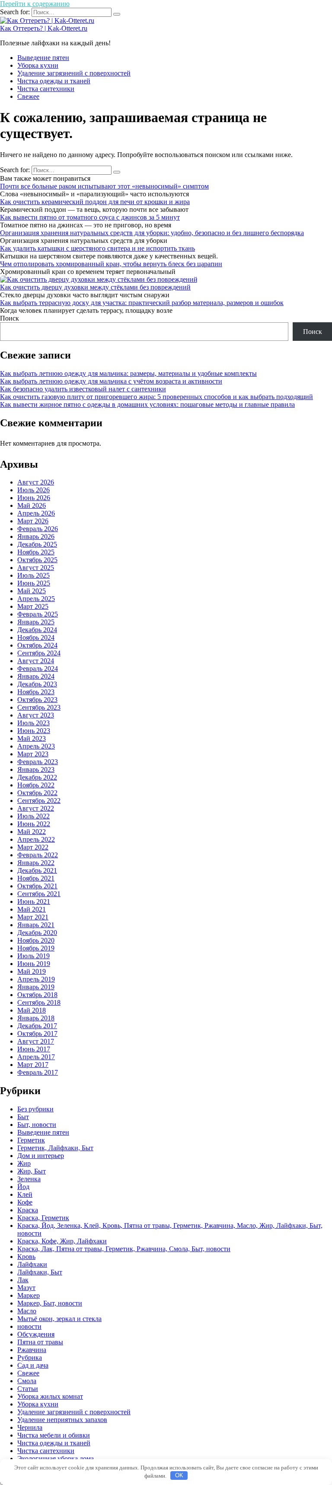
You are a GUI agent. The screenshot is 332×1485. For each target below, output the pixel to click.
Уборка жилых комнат (50, 1396)
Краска (27, 1210)
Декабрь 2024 (37, 629)
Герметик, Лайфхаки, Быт (55, 1148)
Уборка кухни (37, 65)
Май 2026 (31, 505)
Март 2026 (32, 521)
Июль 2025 (33, 575)
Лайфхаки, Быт (39, 1272)
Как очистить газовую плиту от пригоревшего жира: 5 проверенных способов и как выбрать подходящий (156, 396)
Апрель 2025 (36, 598)
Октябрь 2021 (37, 886)
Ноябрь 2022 (35, 785)
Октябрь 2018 (37, 994)
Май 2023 (31, 738)
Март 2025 (32, 606)
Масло (26, 1311)
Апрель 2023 (36, 746)
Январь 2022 (35, 862)
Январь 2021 (35, 924)
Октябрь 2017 (37, 1033)
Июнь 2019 (33, 963)
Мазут (26, 1287)
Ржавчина (31, 1349)
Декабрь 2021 (37, 870)
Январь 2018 (35, 1018)
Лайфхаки (32, 1264)
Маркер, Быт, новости (49, 1303)
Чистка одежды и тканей (53, 81)
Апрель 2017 (36, 1056)
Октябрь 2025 (37, 559)
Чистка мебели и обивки (53, 1435)
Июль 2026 (33, 490)
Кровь (26, 1256)
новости (29, 1326)
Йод (23, 1186)
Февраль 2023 (37, 761)
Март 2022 (32, 847)
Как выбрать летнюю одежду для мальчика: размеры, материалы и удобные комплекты (128, 373)
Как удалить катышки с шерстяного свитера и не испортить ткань (97, 248)
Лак (23, 1280)
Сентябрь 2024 (39, 653)
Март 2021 (32, 917)
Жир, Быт (31, 1171)
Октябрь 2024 (37, 645)
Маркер (28, 1295)
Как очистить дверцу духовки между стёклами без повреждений (95, 287)
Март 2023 (32, 754)
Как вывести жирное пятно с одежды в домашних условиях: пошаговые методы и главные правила (147, 404)
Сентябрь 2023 (39, 707)
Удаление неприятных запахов (62, 1419)
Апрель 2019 (36, 979)
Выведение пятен (43, 57)
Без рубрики (35, 1109)
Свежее (28, 96)
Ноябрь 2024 (35, 637)
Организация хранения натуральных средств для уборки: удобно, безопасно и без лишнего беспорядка (152, 232)
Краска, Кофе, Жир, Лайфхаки (62, 1241)
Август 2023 (35, 715)
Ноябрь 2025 (35, 552)
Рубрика (29, 1357)
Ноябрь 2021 (35, 878)
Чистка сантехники (45, 88)
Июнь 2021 (33, 901)
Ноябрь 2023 (35, 691)
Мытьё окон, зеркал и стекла (59, 1318)
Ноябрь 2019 (35, 948)
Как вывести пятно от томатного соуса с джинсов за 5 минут (90, 217)
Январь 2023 (35, 769)
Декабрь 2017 (37, 1025)
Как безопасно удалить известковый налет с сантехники (83, 389)
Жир (24, 1163)
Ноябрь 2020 (35, 940)
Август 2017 (35, 1041)
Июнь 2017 (33, 1049)
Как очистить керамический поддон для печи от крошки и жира (95, 201)
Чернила (29, 1427)
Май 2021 (31, 909)
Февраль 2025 (37, 614)
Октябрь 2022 (37, 792)
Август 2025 (35, 567)
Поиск (9, 318)
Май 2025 (31, 591)
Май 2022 (31, 831)
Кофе (24, 1202)
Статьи (27, 1388)
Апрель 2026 (36, 513)
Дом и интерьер (40, 1155)
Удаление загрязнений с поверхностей (74, 73)
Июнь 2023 (33, 730)
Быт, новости (36, 1124)
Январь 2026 (35, 536)
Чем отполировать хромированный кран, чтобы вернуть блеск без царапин (111, 263)
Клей (24, 1194)
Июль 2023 (33, 723)
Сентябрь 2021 (39, 893)
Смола (26, 1380)
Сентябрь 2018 (39, 1002)
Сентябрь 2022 (39, 800)
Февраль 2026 (37, 528)
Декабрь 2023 (37, 684)
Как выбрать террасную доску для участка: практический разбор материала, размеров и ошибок (142, 302)
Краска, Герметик (43, 1217)
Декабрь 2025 (37, 544)
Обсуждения (35, 1334)
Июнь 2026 (33, 497)
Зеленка (29, 1179)
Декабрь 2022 (37, 777)
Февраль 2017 (37, 1072)
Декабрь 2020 (37, 932)
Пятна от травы (40, 1342)
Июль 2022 (33, 816)
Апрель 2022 (36, 839)
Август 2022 (35, 808)
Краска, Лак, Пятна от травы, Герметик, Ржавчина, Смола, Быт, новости (123, 1248)
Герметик (31, 1140)
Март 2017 (32, 1064)
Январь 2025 (35, 622)
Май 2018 (31, 1010)
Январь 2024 (35, 676)
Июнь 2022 (33, 823)
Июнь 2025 (33, 583)
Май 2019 (31, 971)
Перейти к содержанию (35, 3)
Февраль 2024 (37, 668)
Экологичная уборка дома (55, 1458)
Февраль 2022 (37, 855)
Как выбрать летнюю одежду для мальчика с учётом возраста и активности (111, 381)
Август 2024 (35, 660)
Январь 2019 (35, 987)
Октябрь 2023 (37, 699)
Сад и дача (32, 1365)
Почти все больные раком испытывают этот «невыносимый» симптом (104, 186)
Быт (23, 1116)
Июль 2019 (33, 956)
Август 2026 (35, 482)
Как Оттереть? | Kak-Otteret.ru (43, 28)
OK (179, 1475)
